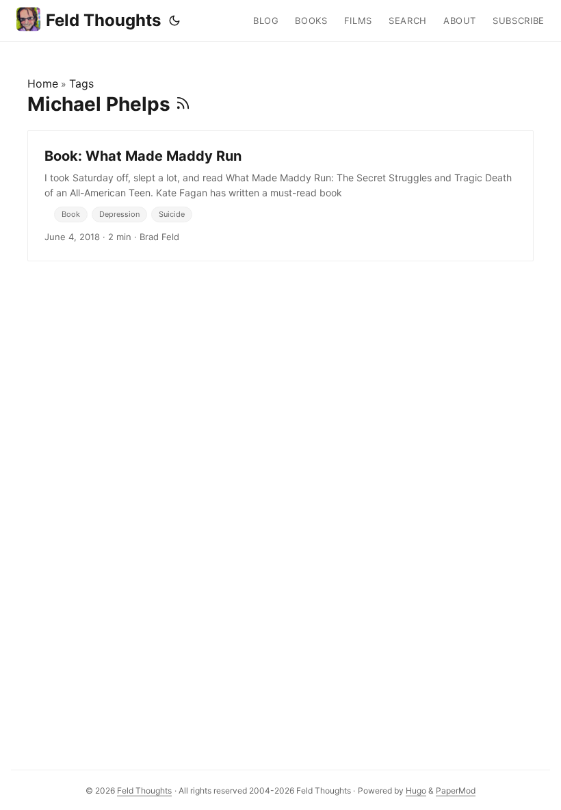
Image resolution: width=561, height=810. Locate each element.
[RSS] (183, 104)
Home (42, 83)
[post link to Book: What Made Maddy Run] (280, 196)
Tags (81, 83)
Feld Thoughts (103, 20)
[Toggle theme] (174, 20)
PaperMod (455, 790)
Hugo (416, 790)
